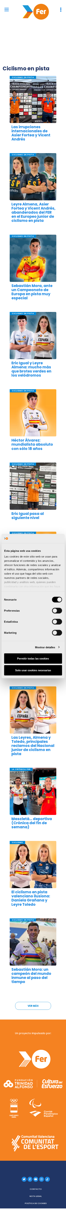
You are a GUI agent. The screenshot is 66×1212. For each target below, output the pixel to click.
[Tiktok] (47, 1179)
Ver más (33, 1006)
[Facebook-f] (29, 1179)
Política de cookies (36, 1203)
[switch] (57, 611)
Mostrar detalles (45, 647)
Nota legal (36, 1196)
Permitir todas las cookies (33, 658)
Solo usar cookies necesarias (33, 670)
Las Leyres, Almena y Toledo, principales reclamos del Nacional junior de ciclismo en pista (32, 745)
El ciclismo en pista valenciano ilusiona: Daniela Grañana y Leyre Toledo (30, 898)
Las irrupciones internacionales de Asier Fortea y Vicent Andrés (30, 133)
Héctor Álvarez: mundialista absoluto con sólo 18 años (32, 444)
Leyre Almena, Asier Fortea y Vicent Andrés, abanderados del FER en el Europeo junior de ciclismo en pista (33, 212)
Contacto (36, 1189)
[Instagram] (41, 1179)
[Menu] (6, 9)
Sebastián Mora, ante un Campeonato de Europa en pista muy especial (31, 292)
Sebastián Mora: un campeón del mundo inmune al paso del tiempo (31, 975)
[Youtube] (35, 1179)
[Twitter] (24, 1179)
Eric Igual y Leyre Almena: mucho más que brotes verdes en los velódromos (31, 369)
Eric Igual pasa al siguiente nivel (27, 516)
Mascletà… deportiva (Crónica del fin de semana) (31, 823)
